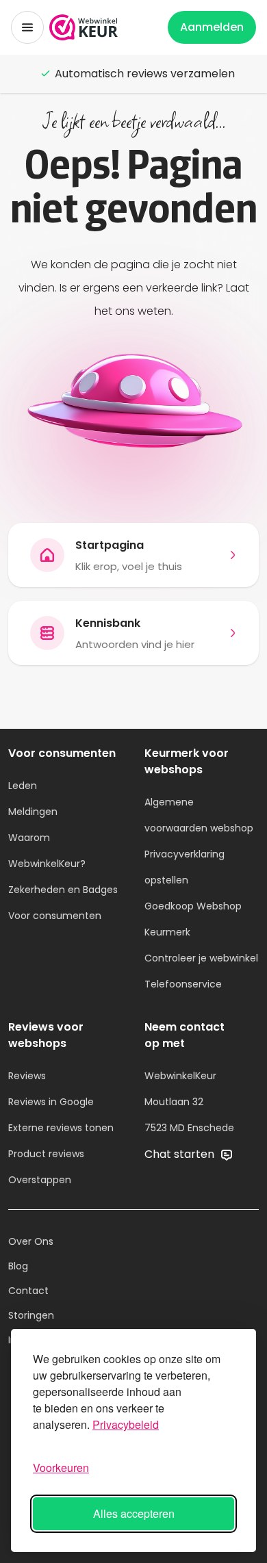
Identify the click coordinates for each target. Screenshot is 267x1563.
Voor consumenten (54, 915)
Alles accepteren (134, 1513)
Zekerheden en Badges (63, 889)
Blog (18, 1266)
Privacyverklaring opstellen (184, 867)
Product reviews (46, 1154)
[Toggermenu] (27, 27)
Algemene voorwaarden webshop (198, 815)
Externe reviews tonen (61, 1128)
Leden (22, 785)
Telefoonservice (183, 984)
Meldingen (33, 811)
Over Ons (30, 1241)
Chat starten (180, 1154)
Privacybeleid (125, 1424)
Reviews (27, 1076)
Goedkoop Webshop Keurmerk (193, 919)
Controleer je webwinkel (201, 958)
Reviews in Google (51, 1102)
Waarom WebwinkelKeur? (47, 850)
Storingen (31, 1315)
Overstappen (39, 1180)
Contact (28, 1290)
